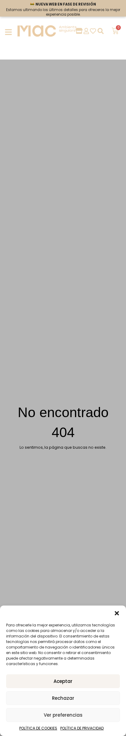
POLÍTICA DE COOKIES (38, 728)
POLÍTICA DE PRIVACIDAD (82, 728)
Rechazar (63, 698)
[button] (117, 613)
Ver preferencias (63, 715)
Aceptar (63, 681)
